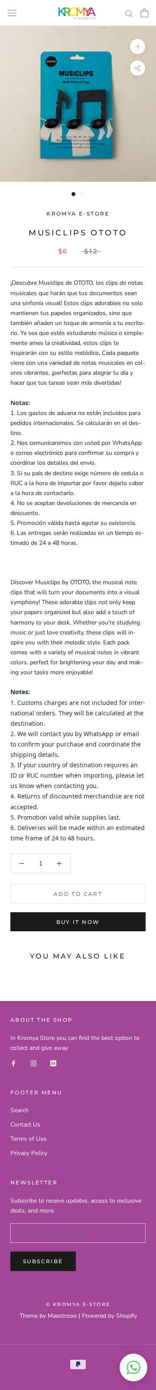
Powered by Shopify (109, 1316)
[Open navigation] (12, 13)
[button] (133, 1367)
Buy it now (78, 922)
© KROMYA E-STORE (78, 1304)
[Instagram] (33, 1063)
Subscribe (43, 1261)
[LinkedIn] (53, 1063)
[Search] (129, 13)
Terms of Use (28, 1139)
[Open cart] (144, 13)
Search (19, 1110)
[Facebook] (13, 1063)
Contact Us (25, 1124)
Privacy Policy (28, 1153)
